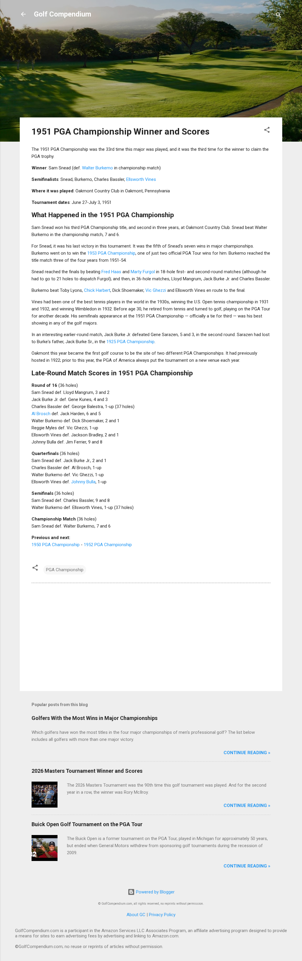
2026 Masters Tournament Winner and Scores (87, 771)
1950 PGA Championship (56, 544)
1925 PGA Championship (130, 341)
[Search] (278, 16)
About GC (136, 914)
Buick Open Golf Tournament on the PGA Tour (87, 824)
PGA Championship (64, 569)
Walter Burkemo (97, 168)
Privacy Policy (162, 914)
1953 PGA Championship (111, 253)
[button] (266, 130)
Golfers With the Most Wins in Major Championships (94, 718)
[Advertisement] (151, 71)
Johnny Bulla (83, 481)
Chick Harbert (97, 290)
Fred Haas (111, 271)
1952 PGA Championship (108, 544)
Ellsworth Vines (141, 179)
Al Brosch (41, 413)
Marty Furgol (143, 271)
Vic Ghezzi (155, 290)
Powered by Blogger (155, 892)
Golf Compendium (62, 14)
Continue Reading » (247, 752)
